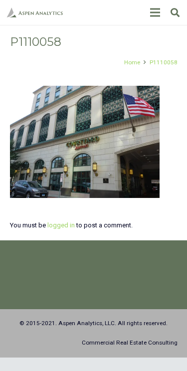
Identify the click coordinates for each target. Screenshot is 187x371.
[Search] (175, 12)
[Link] (34, 12)
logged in (61, 225)
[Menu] (155, 12)
